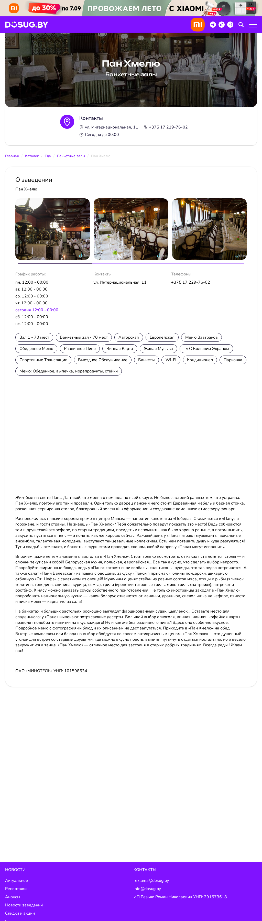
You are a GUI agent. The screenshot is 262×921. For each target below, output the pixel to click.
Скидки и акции (20, 913)
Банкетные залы (71, 156)
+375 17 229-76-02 (168, 127)
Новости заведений (24, 905)
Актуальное (16, 880)
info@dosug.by (147, 889)
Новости (15, 870)
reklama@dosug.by (151, 880)
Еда (48, 156)
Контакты (145, 870)
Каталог (32, 156)
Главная (12, 156)
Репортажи (16, 889)
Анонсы (12, 897)
